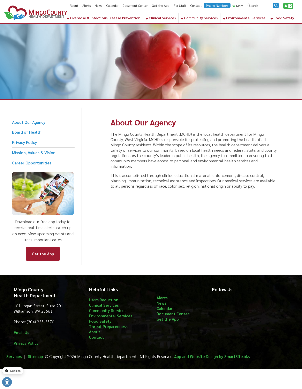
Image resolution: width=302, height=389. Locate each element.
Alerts (86, 5)
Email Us (21, 332)
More (239, 5)
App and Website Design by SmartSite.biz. (212, 356)
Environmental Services (245, 17)
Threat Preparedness (108, 326)
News (98, 5)
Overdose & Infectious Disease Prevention (104, 17)
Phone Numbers (217, 5)
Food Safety (283, 17)
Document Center (135, 5)
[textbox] (260, 5)
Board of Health (26, 132)
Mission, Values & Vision (33, 152)
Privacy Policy (24, 142)
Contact (196, 5)
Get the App (160, 5)
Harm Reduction (103, 299)
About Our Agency (28, 122)
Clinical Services (162, 17)
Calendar (112, 5)
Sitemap (35, 356)
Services (14, 356)
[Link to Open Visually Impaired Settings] (7, 382)
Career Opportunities (31, 162)
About (74, 5)
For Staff (180, 5)
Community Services (200, 17)
